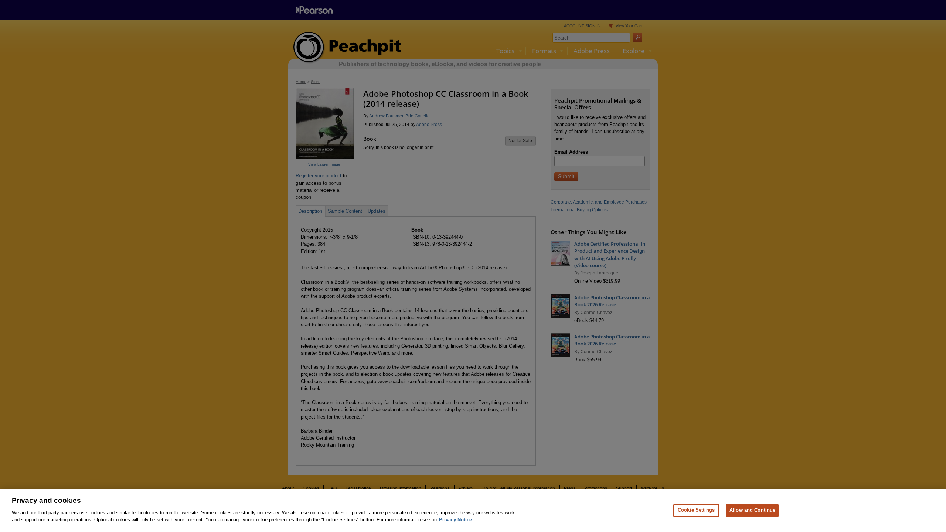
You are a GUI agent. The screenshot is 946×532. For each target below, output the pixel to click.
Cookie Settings (696, 510)
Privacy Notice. (456, 519)
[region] (473, 510)
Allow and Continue (752, 510)
